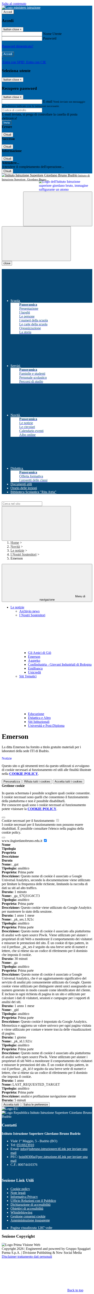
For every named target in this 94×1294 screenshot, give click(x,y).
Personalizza (11, 781)
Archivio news (29, 611)
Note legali (18, 1193)
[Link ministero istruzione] (21, 7)
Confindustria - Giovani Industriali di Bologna (60, 664)
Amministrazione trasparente (30, 1220)
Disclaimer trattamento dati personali (27, 1256)
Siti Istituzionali (38, 722)
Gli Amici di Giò (39, 653)
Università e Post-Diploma (46, 725)
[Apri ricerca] (57, 209)
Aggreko (34, 660)
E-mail (47, 101)
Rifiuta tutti (37, 781)
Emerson (34, 656)
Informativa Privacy (24, 1197)
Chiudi (7, 134)
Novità (15, 546)
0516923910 (25, 1145)
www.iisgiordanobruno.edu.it (22, 841)
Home (14, 542)
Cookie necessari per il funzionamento (28, 820)
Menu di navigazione (62, 598)
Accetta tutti (68, 781)
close (6, 263)
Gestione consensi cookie (27, 1216)
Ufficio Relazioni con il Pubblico (33, 1200)
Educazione (36, 714)
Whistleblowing (21, 1212)
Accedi (7, 12)
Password (49, 38)
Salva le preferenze (35, 1104)
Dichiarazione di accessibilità (30, 1204)
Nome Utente (52, 34)
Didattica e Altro (39, 718)
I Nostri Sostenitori (23, 554)
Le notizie (17, 550)
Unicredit (34, 672)
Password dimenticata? (17, 46)
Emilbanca (35, 668)
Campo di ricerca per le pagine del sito (28, 499)
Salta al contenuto (14, 3)
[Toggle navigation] (36, 243)
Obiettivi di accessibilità (26, 1208)
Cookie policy (20, 1189)
